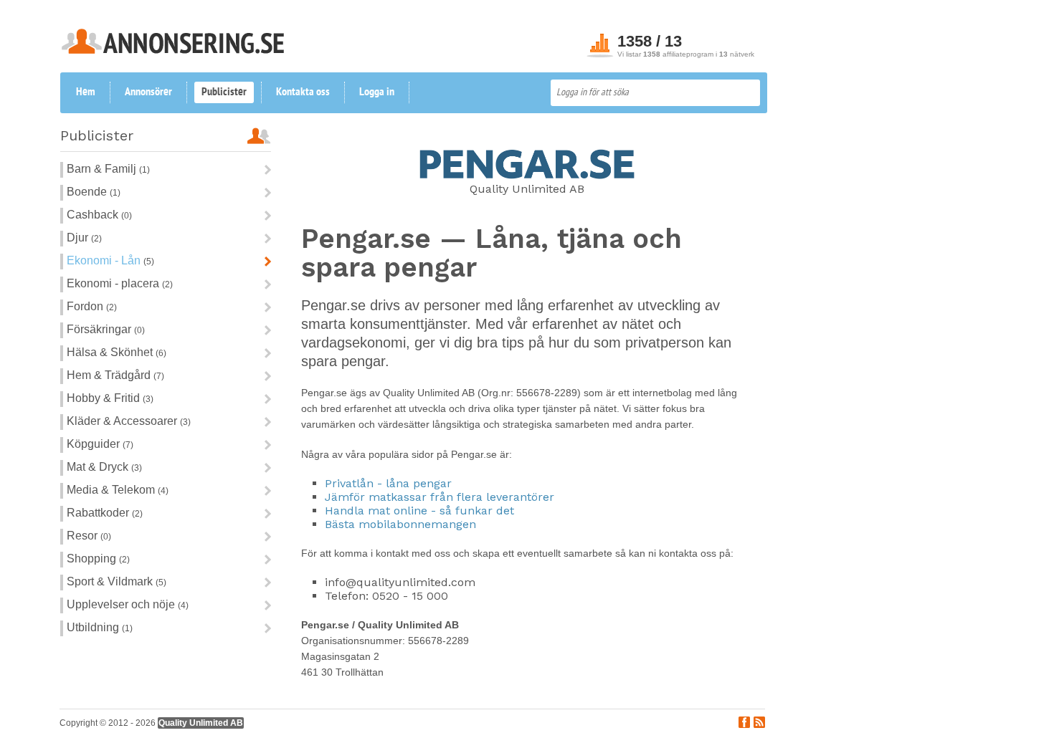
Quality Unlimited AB (200, 723)
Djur (77, 237)
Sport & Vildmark (110, 581)
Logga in (376, 92)
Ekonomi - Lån (104, 260)
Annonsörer (148, 92)
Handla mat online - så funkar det (419, 510)
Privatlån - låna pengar (388, 483)
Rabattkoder (98, 513)
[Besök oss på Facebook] (744, 724)
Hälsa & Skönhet (110, 352)
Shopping (91, 558)
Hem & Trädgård (109, 375)
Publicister (224, 92)
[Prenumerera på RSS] (759, 724)
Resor (82, 535)
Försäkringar (99, 329)
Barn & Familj (101, 169)
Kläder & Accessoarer (122, 421)
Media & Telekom (111, 490)
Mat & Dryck (97, 467)
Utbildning (93, 627)
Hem (85, 92)
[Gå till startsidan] (173, 50)
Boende (87, 192)
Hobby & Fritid (103, 398)
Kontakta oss (303, 92)
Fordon (85, 306)
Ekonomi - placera (113, 283)
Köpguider (93, 444)
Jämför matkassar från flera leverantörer (439, 497)
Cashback (92, 215)
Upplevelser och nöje (121, 604)
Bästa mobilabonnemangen (400, 524)
